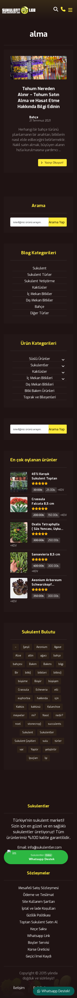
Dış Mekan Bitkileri (39, 384)
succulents (54, 724)
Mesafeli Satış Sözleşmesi (38, 888)
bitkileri (42, 672)
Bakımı (47, 664)
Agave (57, 647)
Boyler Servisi (38, 942)
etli (56, 689)
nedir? (59, 715)
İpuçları (33, 758)
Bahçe (33, 117)
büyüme (23, 681)
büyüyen (53, 681)
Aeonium (41, 647)
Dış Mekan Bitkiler (39, 300)
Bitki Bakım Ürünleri (39, 391)
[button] (70, 10)
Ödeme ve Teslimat (38, 895)
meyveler (19, 715)
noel (18, 724)
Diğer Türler (39, 313)
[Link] (63, 9)
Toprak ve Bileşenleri (39, 397)
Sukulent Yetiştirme (39, 281)
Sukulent (39, 268)
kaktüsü (35, 707)
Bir (16, 672)
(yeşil (26, 647)
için (57, 698)
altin (30, 655)
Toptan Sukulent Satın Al (38, 922)
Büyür (37, 681)
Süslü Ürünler (39, 359)
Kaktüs (20, 707)
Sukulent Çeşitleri (25, 741)
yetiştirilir (50, 749)
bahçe (57, 655)
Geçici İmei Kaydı (38, 956)
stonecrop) (34, 724)
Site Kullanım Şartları (38, 901)
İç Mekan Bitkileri (39, 378)
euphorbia (24, 698)
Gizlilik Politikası (38, 915)
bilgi (60, 664)
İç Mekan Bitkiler (39, 294)
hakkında (42, 698)
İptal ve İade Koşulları (38, 908)
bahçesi (17, 664)
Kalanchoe (53, 707)
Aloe (18, 655)
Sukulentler (40, 365)
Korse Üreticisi (38, 949)
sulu (45, 741)
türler (58, 741)
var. (22, 749)
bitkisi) (57, 672)
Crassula (23, 689)
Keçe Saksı (38, 929)
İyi (46, 758)
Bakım (33, 664)
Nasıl (46, 715)
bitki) (28, 672)
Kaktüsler (39, 287)
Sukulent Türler (39, 274)
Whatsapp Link (38, 936)
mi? (33, 715)
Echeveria (41, 689)
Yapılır (34, 749)
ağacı (43, 655)
